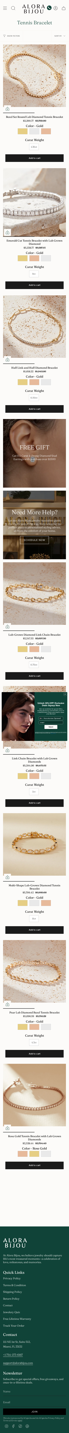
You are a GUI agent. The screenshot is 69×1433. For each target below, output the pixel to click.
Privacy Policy (52, 733)
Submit (51, 727)
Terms (55, 733)
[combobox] (41, 718)
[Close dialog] (65, 694)
